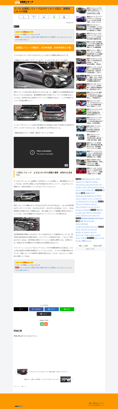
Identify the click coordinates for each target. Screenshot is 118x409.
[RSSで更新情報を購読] (46, 324)
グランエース (80, 185)
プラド (84, 187)
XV (101, 210)
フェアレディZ (81, 201)
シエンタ (88, 185)
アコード (79, 204)
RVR (81, 221)
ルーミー (79, 190)
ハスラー (92, 235)
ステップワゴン (81, 207)
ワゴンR (84, 238)
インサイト (86, 204)
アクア (98, 179)
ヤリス (96, 187)
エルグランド (91, 196)
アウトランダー (89, 221)
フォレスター (96, 213)
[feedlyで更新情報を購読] (42, 324)
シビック (94, 204)
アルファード (80, 182)
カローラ (88, 182)
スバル (17, 26)
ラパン (78, 238)
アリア (92, 193)
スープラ (95, 185)
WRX (98, 210)
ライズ (101, 187)
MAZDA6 (91, 218)
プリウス (90, 187)
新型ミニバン (87, 241)
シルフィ (79, 199)
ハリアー (79, 187)
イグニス (84, 229)
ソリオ (86, 235)
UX (79, 193)
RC (77, 193)
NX (104, 190)
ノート (89, 199)
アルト (78, 229)
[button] (64, 17)
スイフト (94, 232)
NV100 (87, 193)
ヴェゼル (87, 210)
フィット (90, 207)
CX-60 (101, 218)
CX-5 (96, 218)
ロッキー (79, 241)
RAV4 (83, 179)
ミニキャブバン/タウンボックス (87, 227)
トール (101, 238)
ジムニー (87, 232)
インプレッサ (80, 213)
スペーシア (79, 235)
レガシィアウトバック (83, 215)
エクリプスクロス (82, 224)
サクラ (99, 196)
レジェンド (79, 210)
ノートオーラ (97, 199)
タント (96, 238)
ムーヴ (98, 235)
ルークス (94, 201)
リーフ (88, 201)
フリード (97, 207)
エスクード (79, 232)
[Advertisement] (28, 289)
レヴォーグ (95, 215)
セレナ (84, 199)
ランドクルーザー (88, 190)
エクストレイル (81, 196)
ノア (100, 185)
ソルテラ (88, 213)
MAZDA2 (84, 218)
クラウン (95, 182)
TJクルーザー (90, 179)
